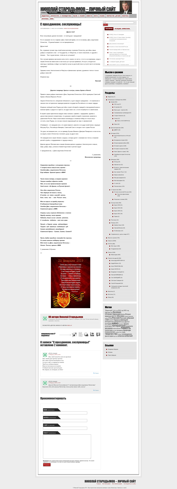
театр (119, 334)
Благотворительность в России (122, 135)
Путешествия (114, 202)
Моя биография (53, 12)
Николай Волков (118, 228)
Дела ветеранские (116, 127)
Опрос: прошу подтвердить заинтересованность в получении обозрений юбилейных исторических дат (119, 54)
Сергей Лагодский (115, 283)
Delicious (74, 335)
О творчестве (114, 189)
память (126, 327)
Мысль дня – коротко (119, 110)
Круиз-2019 (117, 208)
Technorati (92, 335)
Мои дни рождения (119, 177)
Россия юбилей (127, 318)
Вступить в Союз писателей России (118, 46)
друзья (126, 322)
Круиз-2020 (117, 210)
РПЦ (110, 318)
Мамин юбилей (118, 174)
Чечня (115, 118)
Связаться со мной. (122, 487)
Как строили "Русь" (119, 172)
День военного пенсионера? (116, 43)
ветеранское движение (113, 322)
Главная (43, 12)
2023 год (115, 310)
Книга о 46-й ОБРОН (122, 120)
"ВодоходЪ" (109, 310)
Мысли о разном (79, 16)
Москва (120, 316)
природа (127, 330)
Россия (115, 318)
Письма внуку (118, 186)
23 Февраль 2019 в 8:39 (54, 354)
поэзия (114, 330)
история (108, 324)
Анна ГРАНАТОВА (115, 266)
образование (117, 328)
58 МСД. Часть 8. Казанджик (116, 34)
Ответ (97, 373)
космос (121, 324)
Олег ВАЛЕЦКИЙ (115, 277)
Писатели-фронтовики (123, 194)
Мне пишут (114, 246)
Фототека (45, 19)
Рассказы (113, 220)
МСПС (114, 316)
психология (110, 332)
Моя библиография (66, 12)
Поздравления (73, 28)
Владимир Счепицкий (116, 272)
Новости (89, 16)
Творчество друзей (113, 16)
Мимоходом (114, 254)
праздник (120, 330)
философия (109, 336)
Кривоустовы (117, 225)
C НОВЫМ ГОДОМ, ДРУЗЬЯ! (116, 61)
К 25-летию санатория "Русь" (116, 58)
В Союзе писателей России (121, 192)
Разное (102, 16)
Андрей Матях (115, 263)
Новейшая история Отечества (122, 154)
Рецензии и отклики (119, 199)
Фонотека (125, 16)
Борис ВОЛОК (115, 269)
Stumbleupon (86, 335)
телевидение (126, 334)
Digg (80, 335)
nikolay (69, 325)
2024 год (120, 310)
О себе (116, 183)
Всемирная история (119, 140)
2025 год (126, 310)
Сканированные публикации (121, 112)
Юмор (51, 19)
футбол (115, 336)
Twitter (98, 335)
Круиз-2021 (117, 213)
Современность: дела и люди (118, 234)
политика (108, 330)
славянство (118, 332)
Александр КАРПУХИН (117, 260)
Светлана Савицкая (116, 280)
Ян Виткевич (117, 230)
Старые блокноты (118, 115)
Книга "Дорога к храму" (120, 151)
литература (118, 325)
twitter (126, 8)
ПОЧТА (96, 16)
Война (123, 314)
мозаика (109, 328)
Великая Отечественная (113, 313)
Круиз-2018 (117, 205)
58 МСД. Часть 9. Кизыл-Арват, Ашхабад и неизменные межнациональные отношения (119, 39)
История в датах (118, 145)
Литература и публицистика (61, 16)
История (113, 133)
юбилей (129, 336)
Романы (113, 222)
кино (115, 323)
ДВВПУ (116, 130)
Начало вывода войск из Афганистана (119, 49)
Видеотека (45, 16)
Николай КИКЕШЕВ (116, 274)
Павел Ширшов (112, 355)
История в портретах (119, 148)
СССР (111, 320)
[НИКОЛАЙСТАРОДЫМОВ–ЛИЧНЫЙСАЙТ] (78, 9)
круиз (126, 324)
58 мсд (116, 161)
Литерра (110, 352)
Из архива (117, 107)
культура (108, 326)
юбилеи (121, 336)
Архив (112, 102)
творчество (111, 334)
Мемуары (113, 159)
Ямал (115, 124)
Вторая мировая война (120, 143)
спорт (123, 332)
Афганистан (117, 164)
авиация (124, 320)
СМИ (107, 320)
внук (122, 322)
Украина (116, 320)
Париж (116, 216)
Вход (130, 12)
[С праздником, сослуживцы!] (60, 24)
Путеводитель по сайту (80, 12)
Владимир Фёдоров (113, 349)
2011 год (116, 104)
